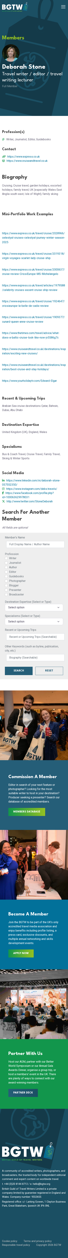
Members (13, 38)
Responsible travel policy (16, 1245)
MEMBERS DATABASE (26, 812)
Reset (49, 671)
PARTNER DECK (23, 1093)
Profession (12, 554)
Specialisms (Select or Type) (22, 616)
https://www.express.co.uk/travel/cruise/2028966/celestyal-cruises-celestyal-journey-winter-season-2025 (33, 238)
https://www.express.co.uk (23, 156)
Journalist (15, 562)
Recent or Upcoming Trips (20, 630)
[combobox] (34, 607)
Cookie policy (9, 1241)
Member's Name (15, 537)
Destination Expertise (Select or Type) (28, 601)
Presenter (15, 590)
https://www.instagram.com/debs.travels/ (31, 489)
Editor (12, 571)
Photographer (17, 581)
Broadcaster (16, 594)
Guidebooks (16, 576)
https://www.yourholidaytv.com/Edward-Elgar (29, 380)
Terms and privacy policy (38, 1241)
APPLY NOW (21, 953)
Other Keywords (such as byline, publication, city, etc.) (32, 648)
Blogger (14, 585)
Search (19, 671)
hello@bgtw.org (41, 1184)
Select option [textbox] (16, 607)
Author (13, 567)
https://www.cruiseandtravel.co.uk (27, 160)
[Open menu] (63, 6)
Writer (12, 558)
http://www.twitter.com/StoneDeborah (30, 501)
